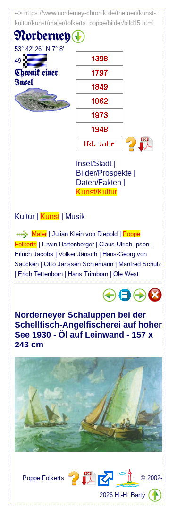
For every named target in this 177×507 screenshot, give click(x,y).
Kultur (24, 216)
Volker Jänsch (78, 254)
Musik (75, 216)
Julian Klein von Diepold (85, 233)
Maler (39, 233)
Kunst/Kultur (96, 192)
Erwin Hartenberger (68, 244)
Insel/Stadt (93, 164)
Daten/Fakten (98, 182)
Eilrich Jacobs (34, 254)
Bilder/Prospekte (104, 173)
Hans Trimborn (88, 274)
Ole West (126, 274)
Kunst (49, 216)
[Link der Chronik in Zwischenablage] (105, 478)
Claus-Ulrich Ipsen (124, 244)
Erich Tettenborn (40, 274)
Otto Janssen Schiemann (78, 264)
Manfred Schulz (139, 264)
